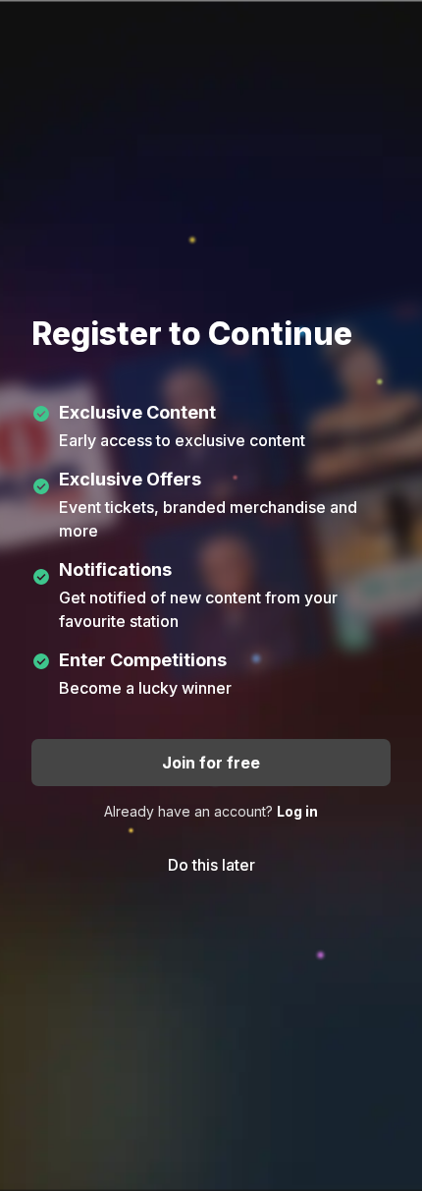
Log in (297, 811)
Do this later (211, 865)
